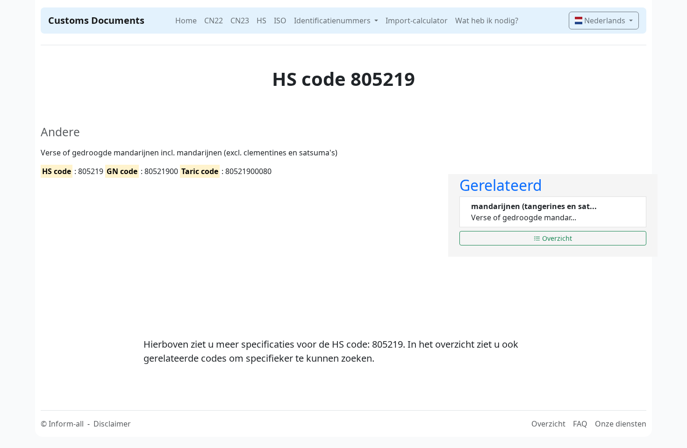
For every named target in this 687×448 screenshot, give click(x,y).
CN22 (213, 20)
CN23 (239, 20)
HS (261, 20)
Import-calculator (417, 20)
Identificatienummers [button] (333, 20)
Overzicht (556, 238)
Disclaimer (112, 424)
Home (186, 20)
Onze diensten (620, 424)
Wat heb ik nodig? (486, 20)
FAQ (580, 424)
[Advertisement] (239, 249)
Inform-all (66, 424)
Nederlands (604, 20)
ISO (280, 20)
